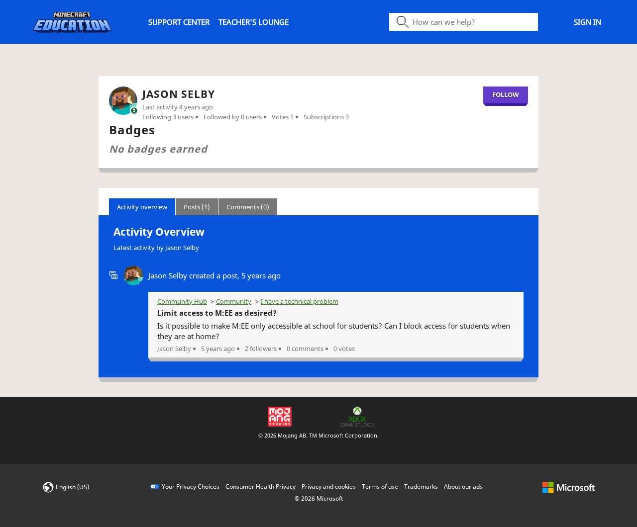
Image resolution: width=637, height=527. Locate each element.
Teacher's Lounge (253, 22)
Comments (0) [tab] (247, 206)
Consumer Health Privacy (260, 486)
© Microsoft (319, 498)
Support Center (179, 22)
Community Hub (182, 301)
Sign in (587, 22)
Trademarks (421, 486)
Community (233, 301)
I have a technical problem (299, 301)
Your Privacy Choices (190, 486)
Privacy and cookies (329, 486)
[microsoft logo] (568, 486)
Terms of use (380, 486)
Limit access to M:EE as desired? (217, 313)
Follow (505, 94)
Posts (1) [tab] (197, 206)
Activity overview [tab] (142, 206)
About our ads (463, 486)
